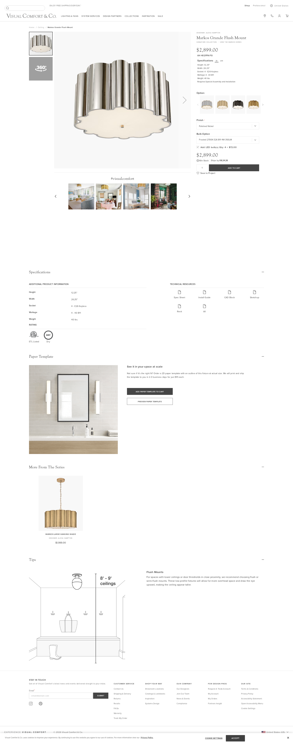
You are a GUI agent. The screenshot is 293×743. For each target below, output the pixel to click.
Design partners (112, 16)
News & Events (183, 698)
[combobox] (25, 8)
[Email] (68, 696)
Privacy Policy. (147, 737)
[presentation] (198, 104)
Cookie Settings (248, 708)
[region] (146, 738)
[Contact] (272, 15)
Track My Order (120, 718)
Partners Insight (215, 703)
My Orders (212, 698)
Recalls (117, 703)
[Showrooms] (264, 15)
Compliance (182, 703)
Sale (160, 16)
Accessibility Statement (251, 698)
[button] (185, 100)
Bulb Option (203, 134)
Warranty (117, 713)
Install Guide (204, 297)
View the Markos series (231, 42)
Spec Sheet (179, 297)
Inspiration (148, 16)
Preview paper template (150, 401)
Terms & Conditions (249, 688)
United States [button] (281, 5)
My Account (213, 693)
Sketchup (254, 297)
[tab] (146, 272)
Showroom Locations (154, 688)
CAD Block (229, 297)
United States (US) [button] (276, 732)
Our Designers (183, 688)
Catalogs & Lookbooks (155, 693)
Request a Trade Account (219, 688)
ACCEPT (235, 738)
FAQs (116, 708)
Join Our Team (183, 693)
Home (32, 27)
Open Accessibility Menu (252, 703)
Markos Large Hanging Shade (60, 534)
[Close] (288, 737)
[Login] (279, 15)
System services (90, 16)
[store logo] (31, 16)
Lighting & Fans (69, 16)
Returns (117, 698)
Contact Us (119, 688)
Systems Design (152, 703)
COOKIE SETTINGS (213, 738)
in (217, 60)
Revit (179, 311)
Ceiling (41, 27)
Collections (132, 16)
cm (221, 60)
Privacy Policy (247, 693)
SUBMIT (100, 695)
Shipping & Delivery (122, 693)
